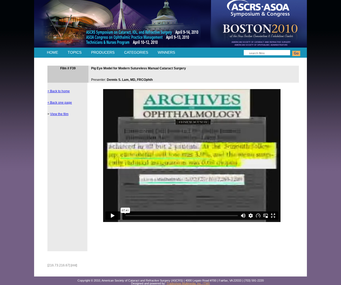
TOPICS (75, 52)
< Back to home (58, 91)
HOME (52, 52)
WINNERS (166, 52)
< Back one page (59, 102)
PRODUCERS (103, 52)
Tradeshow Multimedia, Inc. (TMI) (188, 283)
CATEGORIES (136, 52)
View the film (59, 114)
